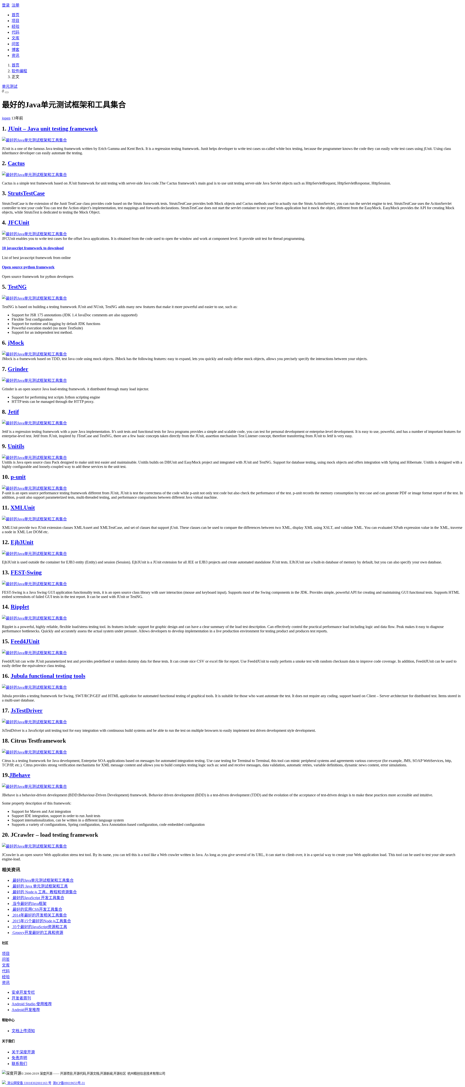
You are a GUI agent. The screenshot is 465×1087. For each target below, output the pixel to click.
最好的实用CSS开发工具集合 (37, 909)
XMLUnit (22, 507)
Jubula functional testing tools (48, 676)
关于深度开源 (23, 1052)
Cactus (16, 163)
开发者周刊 (21, 998)
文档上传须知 (23, 1031)
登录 (6, 5)
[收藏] (7, 92)
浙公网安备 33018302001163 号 (28, 1083)
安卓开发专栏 (23, 992)
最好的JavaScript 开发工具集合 (38, 898)
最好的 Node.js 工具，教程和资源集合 (44, 892)
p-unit (18, 477)
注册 (15, 5)
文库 (15, 38)
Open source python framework (28, 267)
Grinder (18, 369)
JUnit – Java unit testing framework (53, 129)
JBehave (19, 775)
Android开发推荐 (26, 1010)
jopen (6, 118)
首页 (15, 15)
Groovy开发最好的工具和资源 (37, 933)
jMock (16, 343)
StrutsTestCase (26, 193)
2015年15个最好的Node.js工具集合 (41, 921)
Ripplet (20, 607)
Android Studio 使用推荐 (32, 1004)
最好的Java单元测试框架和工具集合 (43, 880)
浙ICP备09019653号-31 (69, 1083)
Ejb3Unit (22, 542)
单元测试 (9, 86)
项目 (15, 21)
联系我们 (19, 1064)
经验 (15, 26)
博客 (15, 50)
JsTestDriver (27, 710)
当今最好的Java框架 (29, 904)
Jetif (13, 412)
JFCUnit (18, 222)
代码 (15, 32)
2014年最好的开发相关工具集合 (39, 915)
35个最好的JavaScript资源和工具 (39, 927)
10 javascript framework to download (33, 248)
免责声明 (19, 1058)
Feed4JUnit (25, 641)
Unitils (16, 446)
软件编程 (19, 71)
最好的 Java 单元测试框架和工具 (40, 886)
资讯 (15, 55)
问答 (15, 44)
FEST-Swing (26, 572)
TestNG (17, 287)
